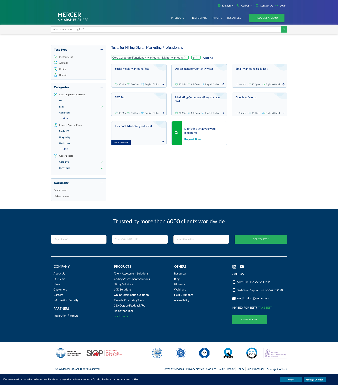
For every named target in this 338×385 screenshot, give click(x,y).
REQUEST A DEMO (267, 18)
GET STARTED (261, 239)
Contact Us (249, 319)
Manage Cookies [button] (314, 379)
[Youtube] (241, 267)
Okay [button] (291, 379)
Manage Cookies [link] (277, 369)
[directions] (284, 29)
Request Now (192, 139)
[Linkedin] (234, 267)
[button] (78, 57)
